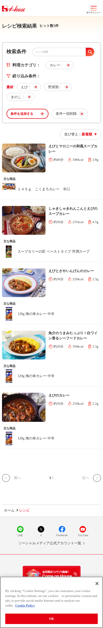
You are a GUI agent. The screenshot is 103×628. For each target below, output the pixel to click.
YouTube (82, 531)
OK (51, 619)
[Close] (97, 583)
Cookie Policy (25, 605)
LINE (20, 531)
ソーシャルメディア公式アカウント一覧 (49, 543)
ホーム (9, 510)
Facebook (62, 531)
